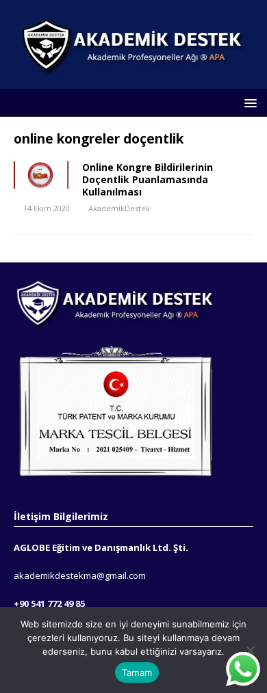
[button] (248, 102)
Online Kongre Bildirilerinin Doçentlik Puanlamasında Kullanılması (147, 179)
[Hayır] (250, 650)
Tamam (137, 672)
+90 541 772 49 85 (49, 603)
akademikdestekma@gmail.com (80, 575)
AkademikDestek (119, 208)
